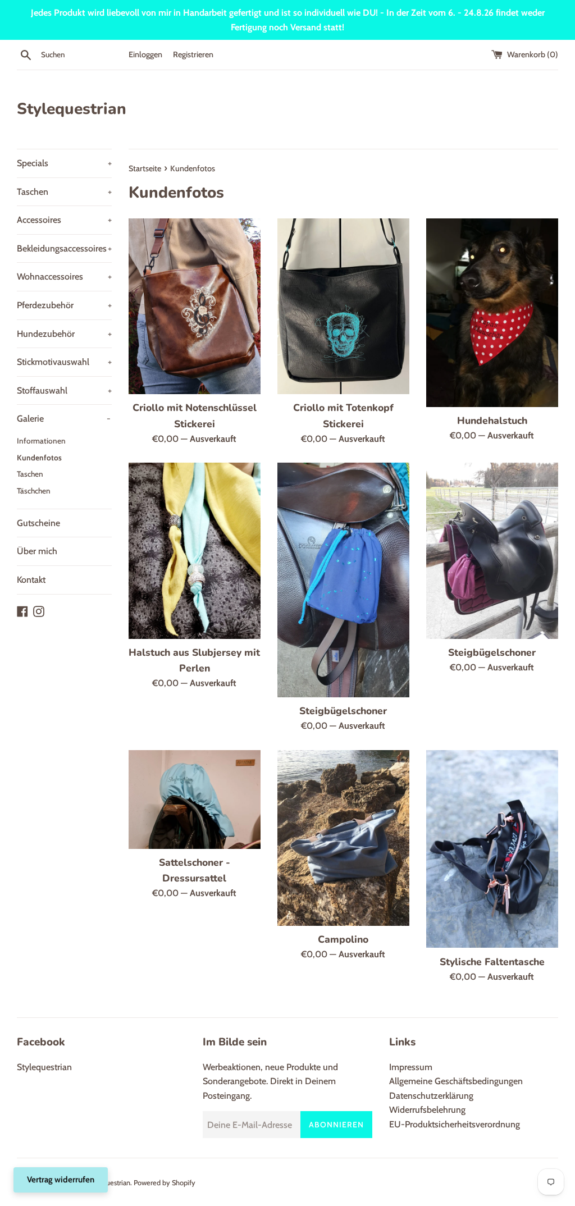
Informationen (41, 440)
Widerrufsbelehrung (427, 1109)
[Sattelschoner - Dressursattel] (195, 799)
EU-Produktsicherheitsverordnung (454, 1124)
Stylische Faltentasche (492, 962)
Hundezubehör (64, 333)
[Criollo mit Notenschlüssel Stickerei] (195, 306)
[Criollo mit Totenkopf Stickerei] (343, 306)
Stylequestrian (71, 109)
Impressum (410, 1067)
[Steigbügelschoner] (343, 580)
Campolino (343, 939)
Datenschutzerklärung (431, 1095)
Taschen (64, 191)
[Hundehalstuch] (492, 312)
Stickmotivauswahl (64, 362)
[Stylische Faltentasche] (492, 849)
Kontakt (31, 579)
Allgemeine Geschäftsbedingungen (456, 1081)
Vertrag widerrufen (60, 1180)
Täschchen (34, 490)
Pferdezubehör (64, 305)
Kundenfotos (39, 457)
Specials (64, 163)
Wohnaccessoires (64, 276)
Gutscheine (38, 523)
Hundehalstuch (492, 420)
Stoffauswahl (64, 390)
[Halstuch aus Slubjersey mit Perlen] (195, 550)
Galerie (64, 418)
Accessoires (64, 219)
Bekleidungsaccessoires (64, 248)
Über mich (37, 551)
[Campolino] (343, 838)
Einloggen (145, 54)
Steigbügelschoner (343, 711)
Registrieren (193, 54)
